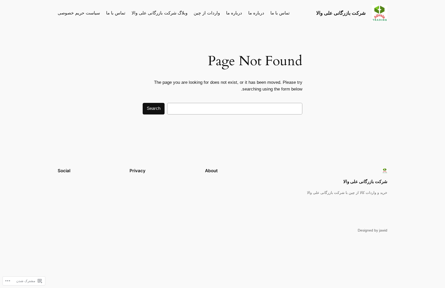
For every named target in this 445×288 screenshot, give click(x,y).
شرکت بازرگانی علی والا (341, 13)
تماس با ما (280, 13)
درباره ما (256, 13)
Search (153, 108)
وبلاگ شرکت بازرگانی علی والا (159, 13)
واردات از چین (207, 13)
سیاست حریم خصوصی (79, 13)
